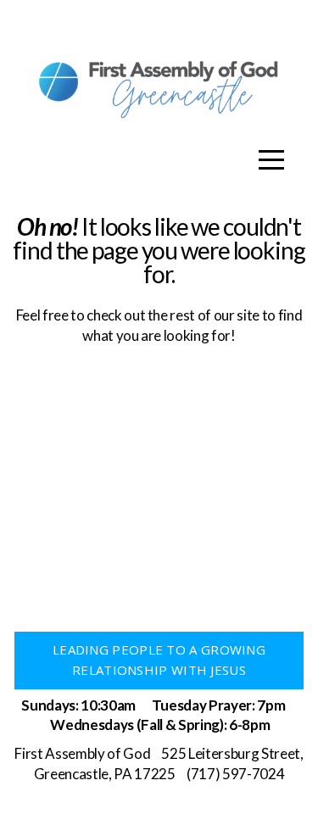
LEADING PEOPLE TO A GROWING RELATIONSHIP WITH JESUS (159, 659)
